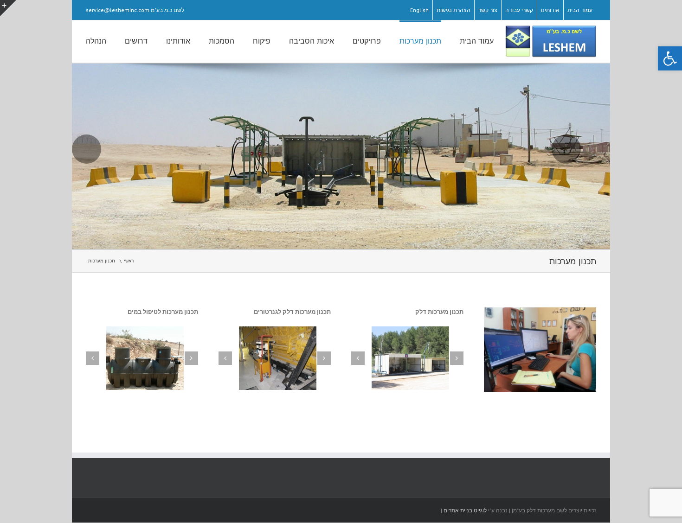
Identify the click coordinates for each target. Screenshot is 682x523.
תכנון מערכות (420, 40)
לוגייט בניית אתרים (465, 510)
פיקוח (261, 40)
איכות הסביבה (311, 40)
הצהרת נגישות (453, 9)
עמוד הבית (579, 9)
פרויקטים (367, 40)
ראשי (129, 261)
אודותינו (550, 9)
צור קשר (487, 9)
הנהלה (96, 40)
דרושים (136, 40)
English (419, 9)
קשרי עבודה (519, 9)
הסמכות (221, 40)
